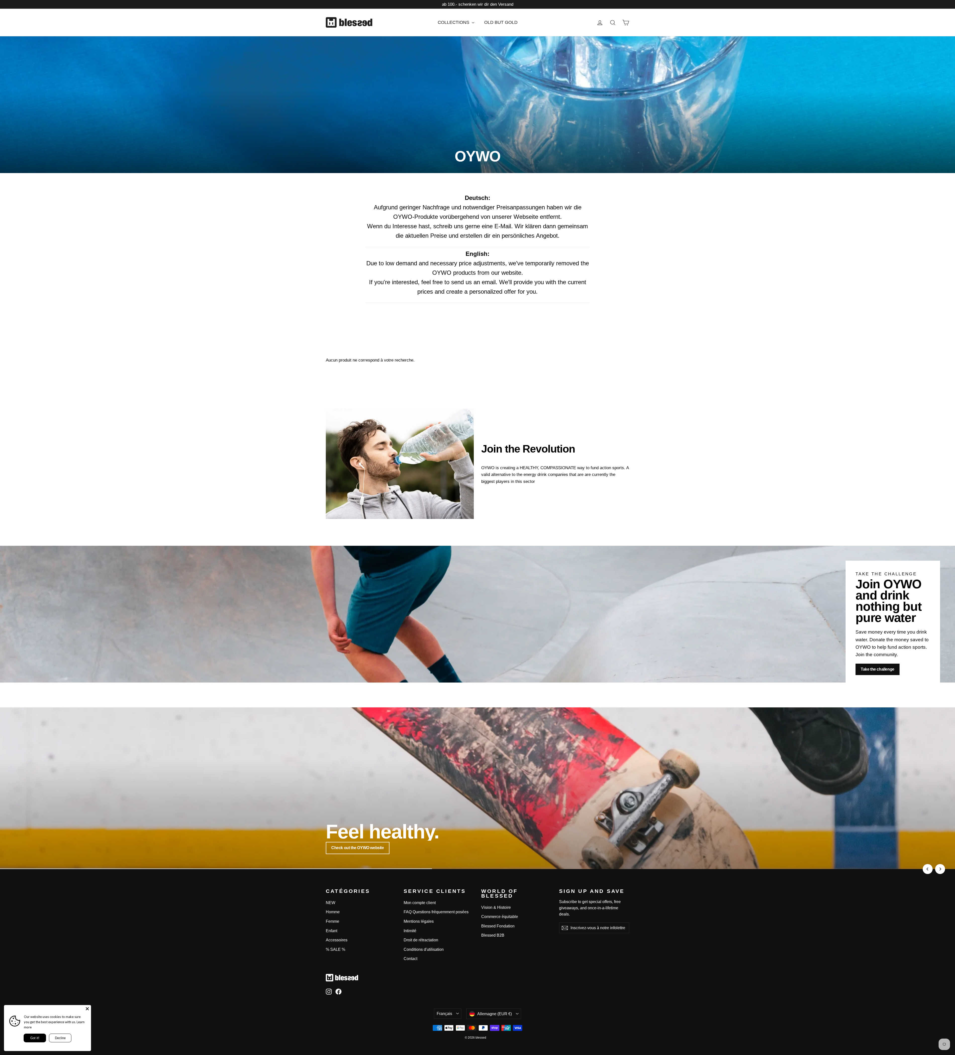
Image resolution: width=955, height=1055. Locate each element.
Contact (410, 959)
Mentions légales (419, 921)
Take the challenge (877, 669)
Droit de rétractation (421, 940)
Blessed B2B (492, 935)
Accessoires (336, 940)
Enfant (331, 931)
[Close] (87, 1008)
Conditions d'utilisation (424, 949)
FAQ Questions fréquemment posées (436, 912)
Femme (332, 921)
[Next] (940, 869)
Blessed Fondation (498, 926)
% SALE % (335, 949)
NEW (330, 903)
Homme (333, 912)
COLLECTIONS (454, 22)
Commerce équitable (499, 917)
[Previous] (928, 869)
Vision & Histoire (496, 907)
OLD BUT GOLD (501, 22)
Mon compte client (420, 903)
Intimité (410, 931)
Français (444, 1013)
